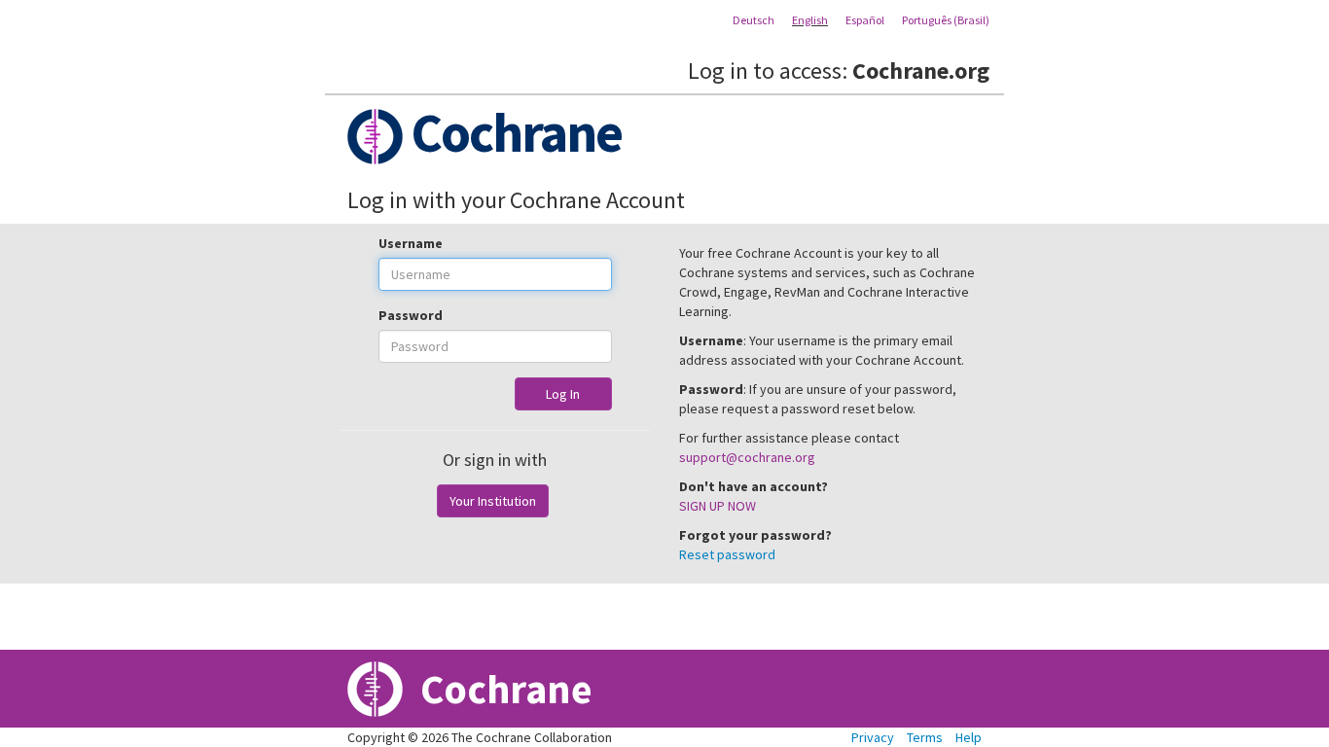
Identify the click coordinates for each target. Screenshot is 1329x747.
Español (864, 20)
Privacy (872, 737)
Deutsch (753, 20)
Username (410, 243)
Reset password (727, 554)
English (810, 20)
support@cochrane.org (747, 457)
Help (968, 737)
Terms (925, 737)
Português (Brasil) (945, 20)
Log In (563, 394)
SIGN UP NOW (717, 506)
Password (410, 315)
